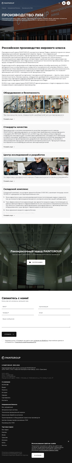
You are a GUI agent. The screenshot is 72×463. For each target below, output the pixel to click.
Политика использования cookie (12, 453)
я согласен (37, 455)
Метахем (4, 440)
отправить (7, 334)
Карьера (4, 395)
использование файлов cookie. (48, 450)
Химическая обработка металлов (12, 415)
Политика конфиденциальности (12, 452)
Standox (4, 432)
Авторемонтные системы (10, 410)
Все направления (7, 407)
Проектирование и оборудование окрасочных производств (21, 417)
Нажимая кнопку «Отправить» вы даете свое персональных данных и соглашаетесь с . (34, 341)
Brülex (4, 435)
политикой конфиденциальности (25, 342)
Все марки (5, 429)
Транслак (5, 437)
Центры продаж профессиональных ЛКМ (15, 420)
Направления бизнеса (14, 8)
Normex (4, 445)
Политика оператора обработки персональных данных (19, 455)
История (4, 392)
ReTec (4, 442)
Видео (4, 387)
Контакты (5, 400)
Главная (4, 8)
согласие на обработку (41, 340)
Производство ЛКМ (8, 423)
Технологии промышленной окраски (13, 412)
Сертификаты (6, 397)
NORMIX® (5, 384)
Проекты (4, 390)
